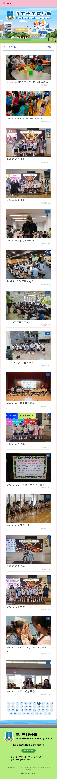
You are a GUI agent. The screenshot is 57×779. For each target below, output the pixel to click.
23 (13, 710)
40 (41, 714)
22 (9, 710)
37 (28, 714)
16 (30, 707)
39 (36, 714)
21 (51, 707)
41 (45, 714)
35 (19, 714)
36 (24, 714)
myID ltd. (33, 774)
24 (17, 710)
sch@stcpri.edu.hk (24, 760)
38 (32, 714)
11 (9, 707)
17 (34, 707)
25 (21, 710)
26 (26, 710)
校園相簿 (12, 47)
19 (43, 707)
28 (34, 710)
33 (11, 714)
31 (47, 710)
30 (43, 710)
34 (15, 714)
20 (47, 707)
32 (51, 710)
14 (21, 707)
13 (17, 707)
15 (26, 707)
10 (51, 703)
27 (30, 710)
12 (13, 707)
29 (39, 710)
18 (39, 707)
